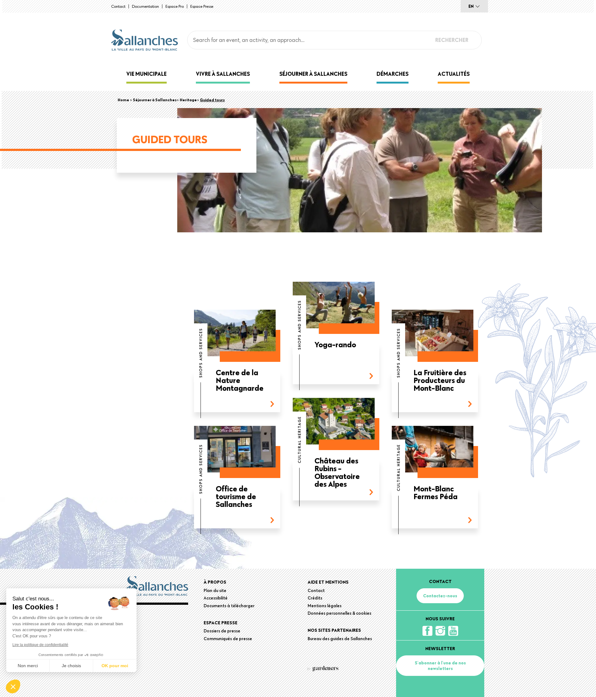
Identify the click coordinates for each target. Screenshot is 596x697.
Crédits (315, 598)
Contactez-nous (440, 596)
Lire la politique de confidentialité (40, 645)
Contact (118, 6)
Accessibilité (216, 598)
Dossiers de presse (222, 631)
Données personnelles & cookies (339, 613)
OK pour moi (115, 665)
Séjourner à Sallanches (313, 73)
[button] (13, 686)
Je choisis (71, 665)
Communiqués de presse (228, 638)
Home (123, 99)
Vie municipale (146, 73)
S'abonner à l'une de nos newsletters (440, 665)
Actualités (454, 73)
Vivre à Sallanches (223, 73)
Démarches (393, 73)
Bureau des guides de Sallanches (340, 638)
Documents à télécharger (229, 605)
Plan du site (215, 590)
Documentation (145, 6)
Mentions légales (324, 605)
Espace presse (201, 6)
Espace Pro (174, 6)
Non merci (28, 665)
